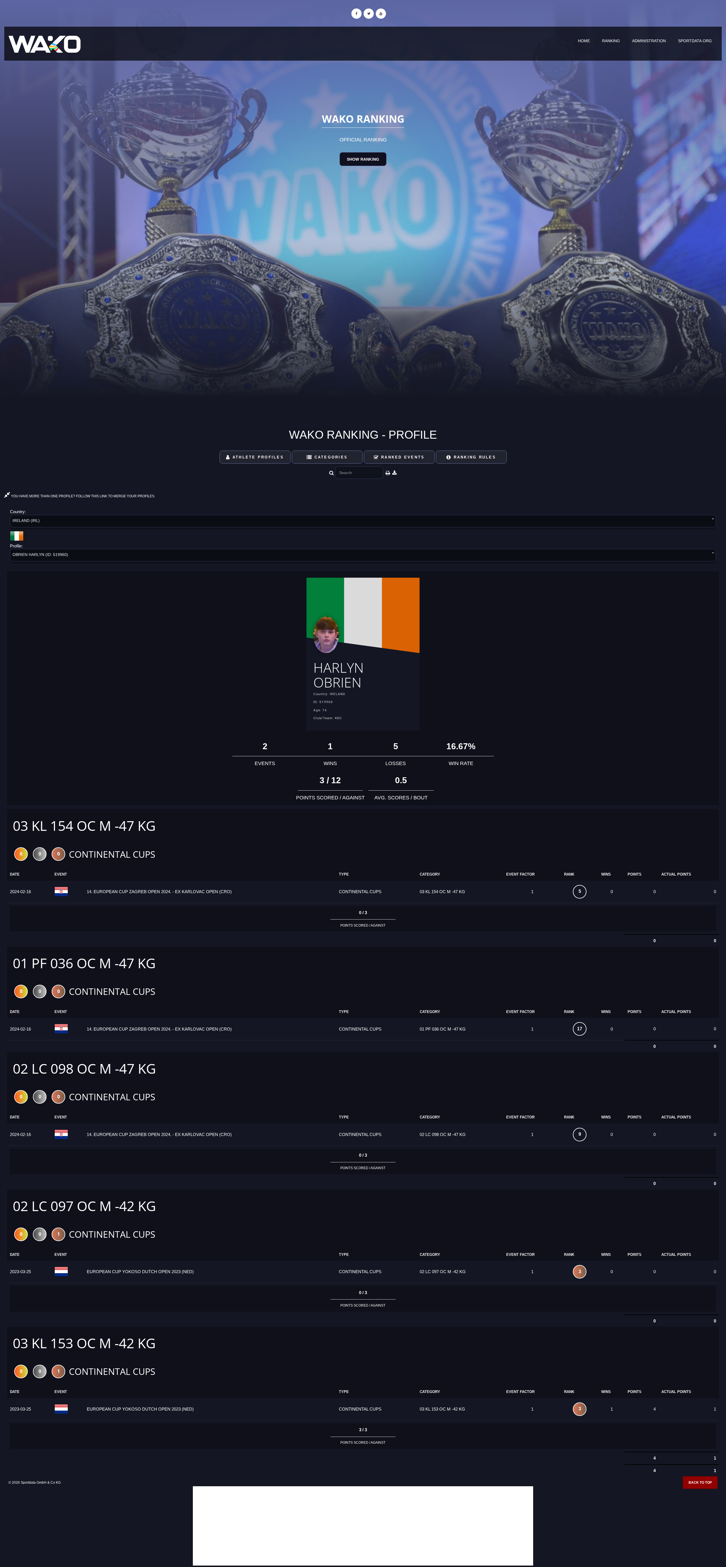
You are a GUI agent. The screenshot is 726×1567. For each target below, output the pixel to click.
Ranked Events (402, 457)
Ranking (611, 41)
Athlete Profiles (257, 457)
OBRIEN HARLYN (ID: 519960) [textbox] (40, 554)
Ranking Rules (473, 457)
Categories (330, 457)
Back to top (700, 1483)
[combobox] (363, 522)
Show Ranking (363, 159)
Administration (649, 41)
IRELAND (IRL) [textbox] (26, 520)
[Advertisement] (363, 1526)
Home (584, 41)
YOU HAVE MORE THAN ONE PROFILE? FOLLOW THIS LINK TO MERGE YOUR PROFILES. (82, 496)
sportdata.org (695, 41)
